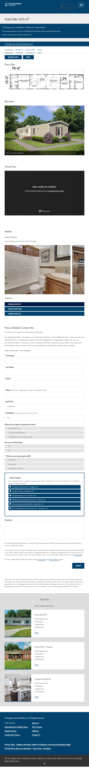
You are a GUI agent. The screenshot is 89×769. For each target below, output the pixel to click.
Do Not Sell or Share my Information (18, 748)
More (37, 632)
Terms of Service (54, 559)
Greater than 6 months (15, 468)
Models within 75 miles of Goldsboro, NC (19, 44)
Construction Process (12, 735)
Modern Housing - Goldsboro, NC (23, 491)
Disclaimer (47, 748)
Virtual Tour (30, 50)
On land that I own (14, 428)
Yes (9, 446)
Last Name (10, 367)
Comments (8, 520)
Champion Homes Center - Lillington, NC (25, 487)
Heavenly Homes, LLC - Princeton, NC (24, 495)
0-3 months (12, 460)
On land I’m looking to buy (16, 433)
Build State (10, 413)
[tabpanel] (37, 269)
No (9, 450)
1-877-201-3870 (69, 6)
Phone (8, 390)
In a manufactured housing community (20, 437)
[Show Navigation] (81, 5)
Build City (9, 401)
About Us (35, 723)
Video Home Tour (15, 309)
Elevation (19, 50)
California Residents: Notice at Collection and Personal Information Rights (43, 744)
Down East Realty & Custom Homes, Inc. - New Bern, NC (30, 508)
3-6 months (12, 464)
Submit (78, 566)
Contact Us (36, 735)
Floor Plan (9, 50)
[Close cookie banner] (44, 763)
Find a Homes (37, 727)
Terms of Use (37, 748)
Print (28, 57)
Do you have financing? (13, 442)
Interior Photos (14, 304)
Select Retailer (15, 478)
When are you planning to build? (18, 456)
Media (39, 50)
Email (8, 378)
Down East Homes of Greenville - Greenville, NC (27, 504)
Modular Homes (10, 731)
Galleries (35, 731)
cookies (13, 758)
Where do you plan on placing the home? (20, 424)
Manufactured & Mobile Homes (16, 727)
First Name (10, 355)
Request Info (13, 57)
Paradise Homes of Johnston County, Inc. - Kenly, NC (28, 500)
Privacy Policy (78, 555)
